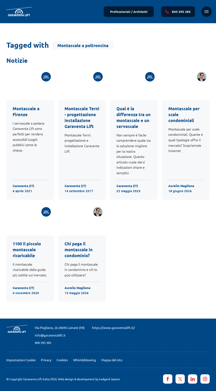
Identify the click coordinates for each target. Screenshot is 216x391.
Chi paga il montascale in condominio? (79, 249)
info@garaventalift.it (50, 335)
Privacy (46, 360)
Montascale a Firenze (26, 111)
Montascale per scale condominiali (184, 114)
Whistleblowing (84, 360)
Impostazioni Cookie (21, 360)
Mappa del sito (111, 360)
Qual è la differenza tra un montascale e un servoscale (133, 117)
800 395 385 (43, 343)
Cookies (62, 360)
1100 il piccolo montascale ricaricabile (27, 249)
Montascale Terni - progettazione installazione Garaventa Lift (82, 117)
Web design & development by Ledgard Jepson (89, 379)
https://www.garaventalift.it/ (113, 328)
